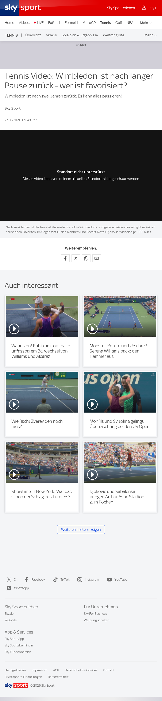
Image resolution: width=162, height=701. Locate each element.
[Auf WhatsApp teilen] (86, 258)
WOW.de (11, 620)
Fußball (54, 23)
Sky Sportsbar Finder (19, 645)
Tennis (105, 23)
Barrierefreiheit (58, 677)
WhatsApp (21, 588)
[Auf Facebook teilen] (65, 258)
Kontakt (108, 670)
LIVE (40, 23)
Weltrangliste (113, 35)
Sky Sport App (14, 639)
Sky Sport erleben (121, 8)
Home (9, 23)
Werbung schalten (96, 620)
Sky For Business (95, 614)
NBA (130, 23)
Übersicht (33, 35)
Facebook (38, 580)
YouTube (121, 580)
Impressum (39, 670)
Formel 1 (71, 23)
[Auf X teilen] (76, 258)
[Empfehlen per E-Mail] (96, 258)
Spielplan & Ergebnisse (80, 35)
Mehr (144, 23)
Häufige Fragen (15, 670)
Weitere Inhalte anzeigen (81, 530)
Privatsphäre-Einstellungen (23, 677)
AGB (56, 670)
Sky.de (9, 614)
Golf (118, 23)
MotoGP (89, 23)
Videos (24, 23)
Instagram (92, 580)
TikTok (65, 580)
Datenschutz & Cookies (81, 670)
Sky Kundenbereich (18, 652)
